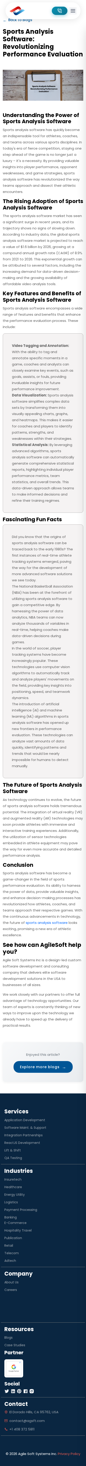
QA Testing (13, 1158)
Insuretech (13, 1179)
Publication (13, 1238)
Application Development (24, 1120)
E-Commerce (15, 1223)
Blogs (8, 1337)
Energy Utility (14, 1194)
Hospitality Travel (18, 1230)
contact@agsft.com (27, 1420)
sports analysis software (47, 922)
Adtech (10, 1260)
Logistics (11, 1202)
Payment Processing (20, 1209)
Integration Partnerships (23, 1135)
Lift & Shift (12, 1150)
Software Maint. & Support (25, 1127)
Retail (8, 1245)
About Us (11, 1282)
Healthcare (13, 1187)
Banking (10, 1217)
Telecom (11, 1253)
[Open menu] (73, 10)
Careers (10, 1290)
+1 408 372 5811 (22, 1429)
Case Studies (14, 1345)
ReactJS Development (22, 1142)
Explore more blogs (43, 1067)
